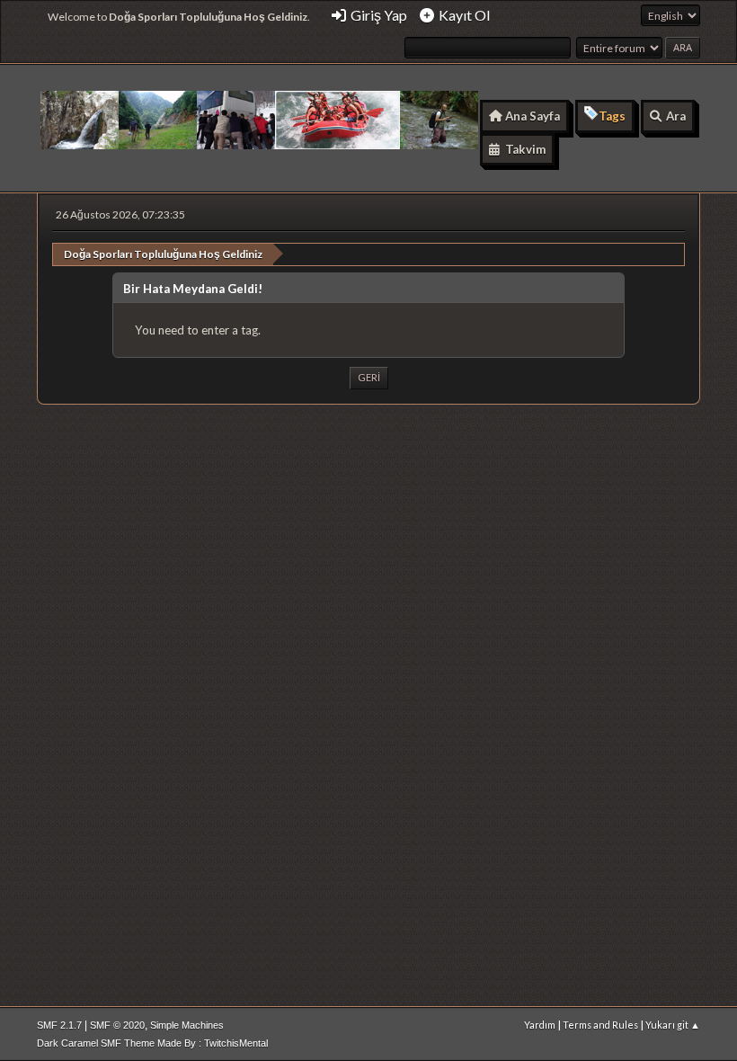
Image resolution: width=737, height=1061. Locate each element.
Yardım (539, 1024)
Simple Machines (187, 1025)
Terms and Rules (600, 1024)
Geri (369, 377)
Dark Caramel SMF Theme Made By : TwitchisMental (152, 1043)
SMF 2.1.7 (59, 1025)
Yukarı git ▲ (672, 1024)
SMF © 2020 (117, 1025)
